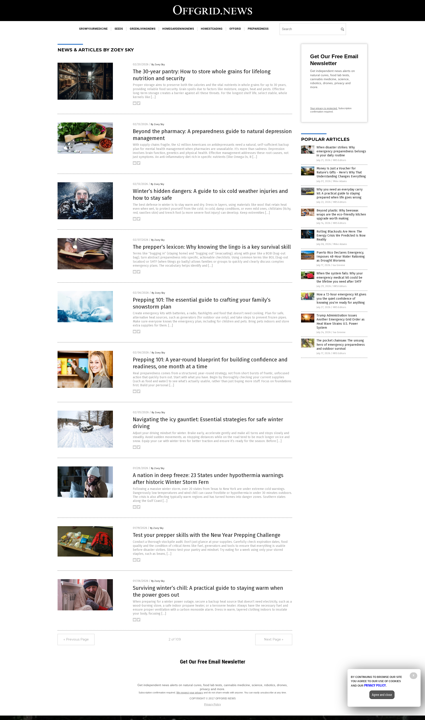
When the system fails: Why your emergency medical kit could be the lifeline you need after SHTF (340, 277)
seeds (118, 28)
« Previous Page (76, 639)
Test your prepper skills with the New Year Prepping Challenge (206, 535)
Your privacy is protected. (324, 108)
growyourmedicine (93, 28)
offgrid (235, 28)
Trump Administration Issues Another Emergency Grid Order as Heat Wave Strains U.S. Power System (341, 322)
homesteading (211, 28)
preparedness (258, 28)
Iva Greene (339, 265)
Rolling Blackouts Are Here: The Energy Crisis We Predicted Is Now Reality (341, 235)
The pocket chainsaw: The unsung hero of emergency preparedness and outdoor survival (341, 344)
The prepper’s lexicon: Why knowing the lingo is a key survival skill (212, 247)
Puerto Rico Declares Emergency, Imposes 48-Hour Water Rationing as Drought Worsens (341, 256)
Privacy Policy (212, 704)
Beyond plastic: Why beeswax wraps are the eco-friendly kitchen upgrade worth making (341, 214)
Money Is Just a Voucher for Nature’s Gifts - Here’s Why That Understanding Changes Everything (341, 172)
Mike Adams (340, 181)
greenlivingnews (142, 28)
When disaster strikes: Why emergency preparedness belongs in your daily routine (341, 151)
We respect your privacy (189, 692)
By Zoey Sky (158, 64)
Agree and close (382, 695)
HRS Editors (339, 160)
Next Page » (273, 639)
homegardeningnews (178, 28)
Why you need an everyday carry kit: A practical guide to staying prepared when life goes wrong (340, 193)
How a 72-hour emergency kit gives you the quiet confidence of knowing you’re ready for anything (341, 298)
